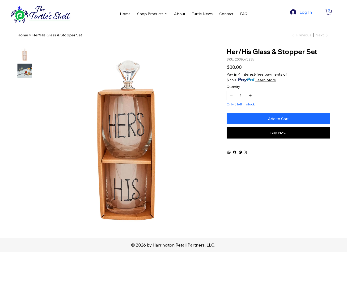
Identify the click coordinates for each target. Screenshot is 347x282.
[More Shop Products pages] (166, 14)
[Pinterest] (240, 152)
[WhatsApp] (229, 152)
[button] (329, 12)
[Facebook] (234, 152)
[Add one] (250, 95)
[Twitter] (246, 152)
